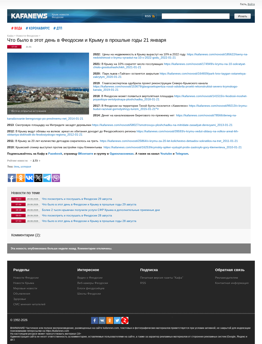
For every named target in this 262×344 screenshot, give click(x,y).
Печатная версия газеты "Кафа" (161, 277)
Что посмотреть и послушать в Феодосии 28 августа (77, 215)
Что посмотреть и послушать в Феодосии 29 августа (77, 198)
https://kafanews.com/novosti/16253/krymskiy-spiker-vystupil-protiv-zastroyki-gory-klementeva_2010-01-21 (172, 147)
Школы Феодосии (89, 293)
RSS (143, 283)
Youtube (166, 153)
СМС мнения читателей (29, 304)
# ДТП (57, 28)
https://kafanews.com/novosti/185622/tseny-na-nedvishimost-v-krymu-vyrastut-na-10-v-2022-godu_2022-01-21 (170, 56)
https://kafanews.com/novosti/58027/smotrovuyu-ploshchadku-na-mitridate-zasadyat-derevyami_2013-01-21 (162, 125)
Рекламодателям (226, 277)
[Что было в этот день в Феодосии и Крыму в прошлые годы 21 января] (48, 84)
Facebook (55, 153)
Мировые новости (25, 288)
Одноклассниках (122, 153)
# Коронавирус (38, 28)
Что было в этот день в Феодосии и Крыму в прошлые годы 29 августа (89, 204)
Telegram (181, 153)
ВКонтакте (85, 153)
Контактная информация (232, 283)
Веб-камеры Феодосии (92, 283)
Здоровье (19, 299)
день (16, 166)
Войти (251, 4)
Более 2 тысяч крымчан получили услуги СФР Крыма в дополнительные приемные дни (101, 210)
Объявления (21, 293)
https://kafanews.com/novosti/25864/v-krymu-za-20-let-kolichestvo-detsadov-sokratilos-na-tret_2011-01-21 (168, 141)
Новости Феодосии (26, 277)
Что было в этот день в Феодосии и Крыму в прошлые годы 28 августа (89, 221)
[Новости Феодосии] (29, 16)
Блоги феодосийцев (90, 288)
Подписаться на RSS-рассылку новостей (149, 16)
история (26, 166)
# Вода (16, 28)
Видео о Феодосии (90, 277)
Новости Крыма (23, 283)
